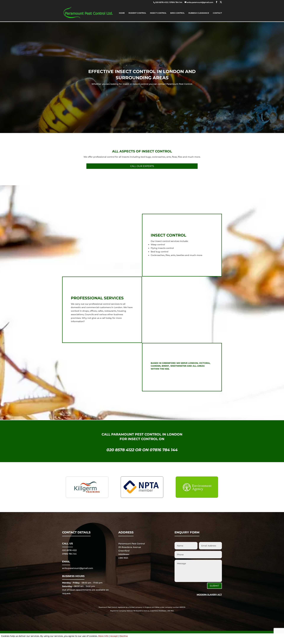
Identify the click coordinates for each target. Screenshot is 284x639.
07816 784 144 (176, 2)
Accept (114, 636)
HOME (122, 13)
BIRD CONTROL (177, 13)
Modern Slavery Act (209, 594)
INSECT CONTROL (158, 13)
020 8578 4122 (161, 2)
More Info (103, 636)
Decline (124, 636)
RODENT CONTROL (137, 13)
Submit (214, 585)
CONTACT (217, 13)
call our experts (142, 166)
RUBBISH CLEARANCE (198, 13)
